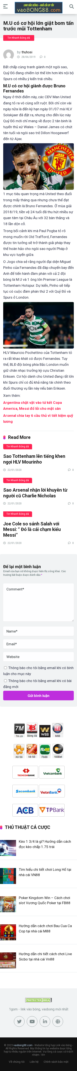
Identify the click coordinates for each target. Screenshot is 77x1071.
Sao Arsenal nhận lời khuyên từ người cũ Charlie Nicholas (35, 492)
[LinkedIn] (45, 1021)
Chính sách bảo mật (56, 1061)
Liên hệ (34, 1061)
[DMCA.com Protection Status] (38, 1001)
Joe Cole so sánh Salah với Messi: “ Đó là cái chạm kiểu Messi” (32, 529)
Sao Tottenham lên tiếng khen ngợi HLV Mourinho (34, 459)
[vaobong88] (38, 7)
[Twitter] (19, 1021)
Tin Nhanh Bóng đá (18, 37)
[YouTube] (32, 1021)
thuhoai (27, 52)
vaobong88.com (23, 1045)
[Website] (57, 1021)
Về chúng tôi (17, 1061)
